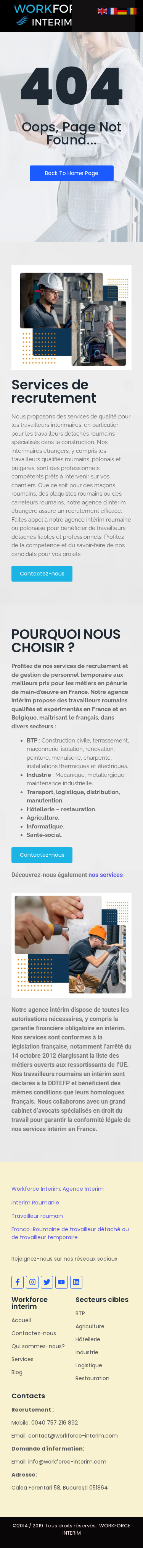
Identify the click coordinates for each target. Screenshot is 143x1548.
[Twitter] (47, 1282)
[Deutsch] (122, 10)
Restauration (92, 1378)
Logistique (89, 1365)
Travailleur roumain (37, 1216)
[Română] (132, 10)
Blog (16, 1372)
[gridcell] (71, 485)
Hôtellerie (88, 1339)
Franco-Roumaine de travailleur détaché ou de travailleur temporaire (70, 1233)
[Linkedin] (76, 1282)
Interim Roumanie (35, 1202)
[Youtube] (61, 1282)
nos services (105, 875)
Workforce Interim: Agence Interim (57, 1189)
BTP (80, 1313)
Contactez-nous (33, 1333)
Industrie (87, 1352)
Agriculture (90, 1326)
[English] (103, 10)
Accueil (21, 1320)
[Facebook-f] (17, 1282)
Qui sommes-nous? (38, 1346)
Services (22, 1359)
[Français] (112, 10)
